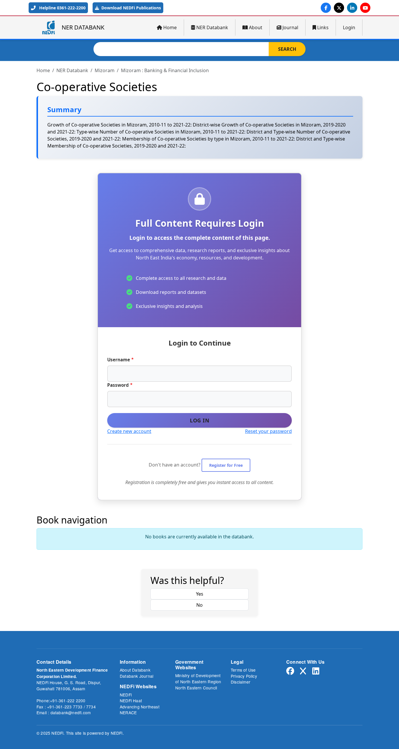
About (255, 27)
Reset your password (268, 431)
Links (323, 27)
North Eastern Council (196, 688)
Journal (290, 27)
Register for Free (226, 465)
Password (118, 385)
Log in (199, 420)
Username (118, 360)
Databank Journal (136, 676)
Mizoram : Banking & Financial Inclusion (165, 70)
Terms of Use (243, 670)
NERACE (128, 712)
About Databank (135, 670)
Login (349, 27)
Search (287, 49)
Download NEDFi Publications (130, 8)
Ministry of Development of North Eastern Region (198, 678)
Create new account (129, 431)
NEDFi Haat (131, 700)
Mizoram (105, 70)
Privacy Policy (244, 676)
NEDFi (126, 695)
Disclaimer (240, 682)
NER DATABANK (83, 27)
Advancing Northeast (139, 707)
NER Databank (212, 27)
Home (170, 27)
